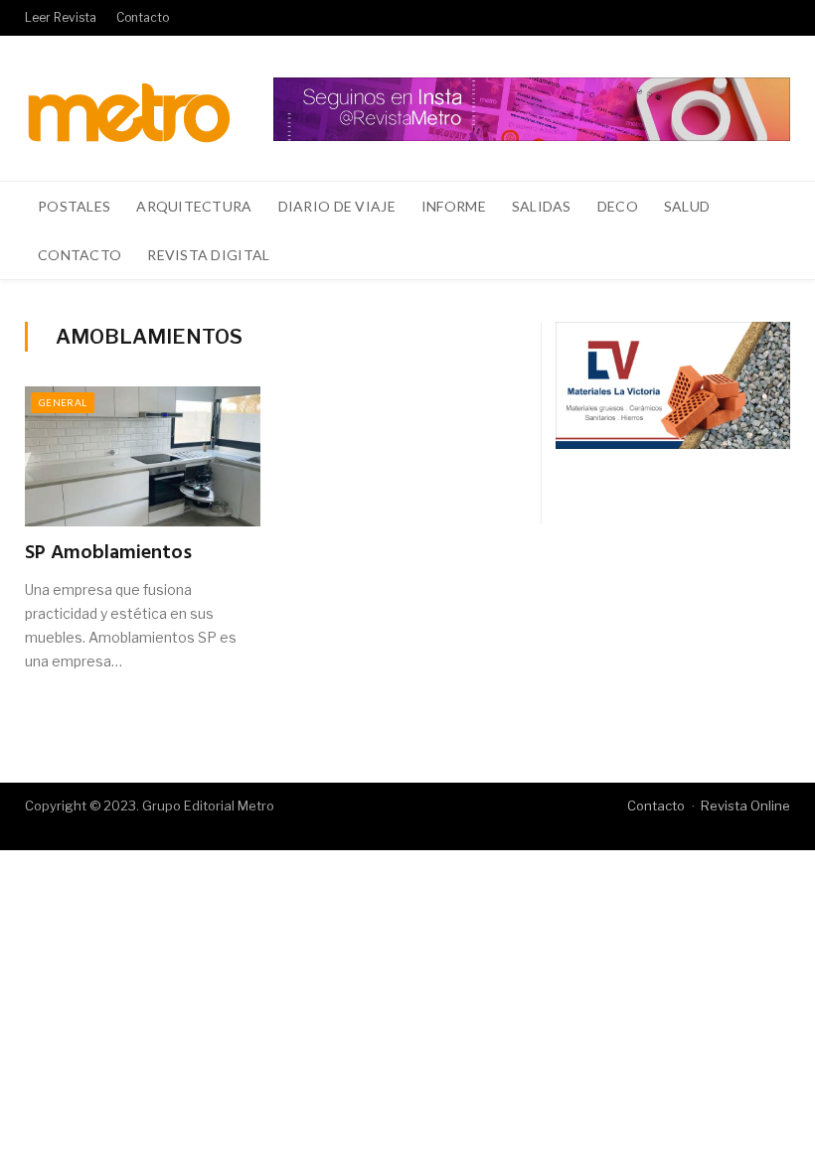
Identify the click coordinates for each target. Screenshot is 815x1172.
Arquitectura (193, 206)
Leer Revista (60, 17)
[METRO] (129, 107)
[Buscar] (763, 255)
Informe (453, 206)
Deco (617, 206)
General (62, 402)
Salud (687, 206)
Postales (74, 206)
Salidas (541, 206)
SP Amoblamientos (108, 553)
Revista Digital (208, 254)
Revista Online (745, 805)
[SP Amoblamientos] (142, 456)
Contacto (142, 17)
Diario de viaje (337, 206)
